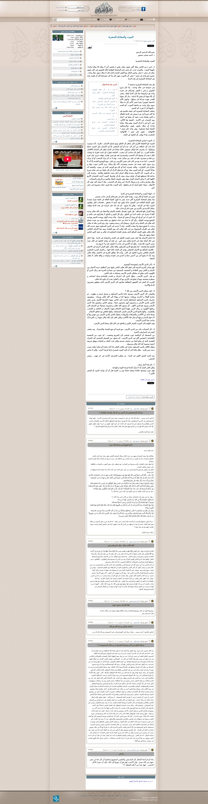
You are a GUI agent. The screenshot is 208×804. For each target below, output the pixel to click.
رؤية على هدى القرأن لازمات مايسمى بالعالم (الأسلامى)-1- (66, 123)
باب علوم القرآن (75, 68)
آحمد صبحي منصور (134, 541)
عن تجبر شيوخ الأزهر (73, 92)
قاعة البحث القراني (74, 58)
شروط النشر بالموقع (77, 185)
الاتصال (105, 19)
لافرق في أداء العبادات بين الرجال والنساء (67, 124)
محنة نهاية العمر (75, 86)
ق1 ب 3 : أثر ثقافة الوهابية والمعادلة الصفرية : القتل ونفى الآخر (103, 92)
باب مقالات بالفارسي (73, 75)
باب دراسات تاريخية (74, 61)
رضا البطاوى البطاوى (71, 198)
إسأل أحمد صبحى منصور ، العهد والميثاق (68, 170)
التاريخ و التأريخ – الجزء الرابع (71, 133)
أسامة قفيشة (74, 211)
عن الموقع (118, 795)
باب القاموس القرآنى (73, 64)
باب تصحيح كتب (75, 71)
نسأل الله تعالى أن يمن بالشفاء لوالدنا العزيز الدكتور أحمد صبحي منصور (114, 26)
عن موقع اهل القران (78, 178)
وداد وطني (136, 641)
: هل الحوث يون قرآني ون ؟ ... (66, 252)
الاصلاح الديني (67, 116)
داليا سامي (136, 408)
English (138, 10)
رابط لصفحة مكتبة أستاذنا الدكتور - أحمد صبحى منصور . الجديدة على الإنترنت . (63, 26)
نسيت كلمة (58, 7)
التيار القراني (110, 795)
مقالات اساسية (91, 19)
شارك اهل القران (67, 176)
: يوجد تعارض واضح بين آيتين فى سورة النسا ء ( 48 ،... (66, 247)
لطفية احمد (74, 225)
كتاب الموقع (120, 19)
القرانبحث (102, 795)
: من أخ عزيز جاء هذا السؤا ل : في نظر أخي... (66, 257)
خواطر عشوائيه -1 (74, 127)
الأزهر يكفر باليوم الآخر (73, 89)
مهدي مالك (74, 218)
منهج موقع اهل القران (77, 181)
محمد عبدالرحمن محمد (133, 750)
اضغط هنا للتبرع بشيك (59, 187)
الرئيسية (149, 19)
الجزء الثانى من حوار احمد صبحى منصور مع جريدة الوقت (66, 131)
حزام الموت (111, 119)
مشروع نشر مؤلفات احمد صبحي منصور (68, 51)
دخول (63, 7)
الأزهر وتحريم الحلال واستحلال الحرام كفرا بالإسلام (66, 103)
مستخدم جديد (61, 10)
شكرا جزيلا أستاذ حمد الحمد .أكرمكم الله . (153, 26)
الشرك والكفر (76, 119)
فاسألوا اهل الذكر (68, 237)
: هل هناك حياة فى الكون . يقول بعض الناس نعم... (66, 242)
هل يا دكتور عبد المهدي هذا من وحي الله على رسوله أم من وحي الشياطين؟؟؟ (66, 137)
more (54, 108)
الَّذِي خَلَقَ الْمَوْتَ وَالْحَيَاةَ (106, 98)
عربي (133, 10)
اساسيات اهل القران (134, 397)
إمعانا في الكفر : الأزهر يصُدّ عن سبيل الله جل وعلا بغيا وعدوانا (66, 97)
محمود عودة (136, 441)
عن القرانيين (135, 19)
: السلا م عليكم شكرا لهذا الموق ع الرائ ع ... (66, 262)
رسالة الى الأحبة (75, 138)
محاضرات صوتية (75, 54)
